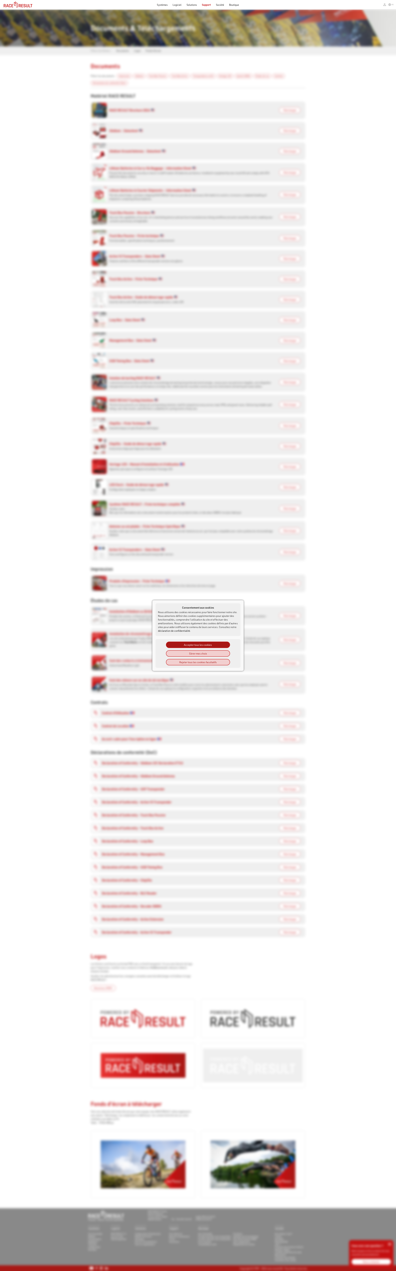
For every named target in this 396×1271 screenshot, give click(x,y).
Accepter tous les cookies (198, 644)
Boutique (234, 4)
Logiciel (177, 4)
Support (206, 4)
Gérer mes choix (198, 653)
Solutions (192, 4)
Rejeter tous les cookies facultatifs (198, 662)
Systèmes (162, 4)
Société (220, 4)
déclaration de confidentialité (174, 630)
